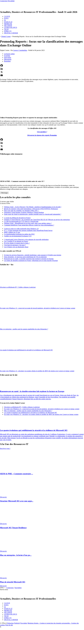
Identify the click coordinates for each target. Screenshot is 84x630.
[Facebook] (42, 65)
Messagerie (7, 59)
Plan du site (9, 625)
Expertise (7, 56)
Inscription (18, 588)
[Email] (42, 75)
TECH (6, 29)
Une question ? (42, 132)
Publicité (17, 623)
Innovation (7, 57)
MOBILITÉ (8, 24)
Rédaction (10, 623)
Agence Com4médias (20, 50)
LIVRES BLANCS (10, 27)
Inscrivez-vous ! (5, 448)
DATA (6, 18)
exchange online (9, 54)
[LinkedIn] (42, 68)
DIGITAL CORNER (11, 33)
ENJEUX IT (8, 22)
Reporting (7, 61)
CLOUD (7, 16)
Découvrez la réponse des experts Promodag (42, 135)
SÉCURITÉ (8, 25)
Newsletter (23, 623)
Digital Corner (6, 36)
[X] (42, 72)
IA (5, 20)
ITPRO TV (8, 31)
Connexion (10, 588)
